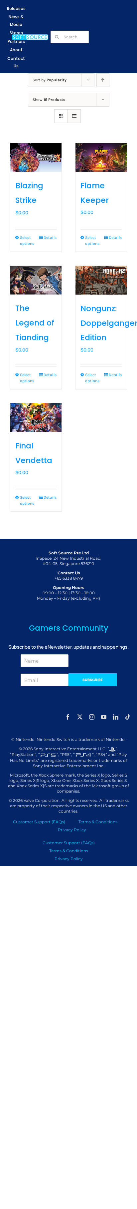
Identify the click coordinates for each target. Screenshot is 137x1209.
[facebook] (67, 717)
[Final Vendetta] (36, 417)
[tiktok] (127, 717)
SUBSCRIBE (92, 679)
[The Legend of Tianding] (36, 280)
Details (50, 237)
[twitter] (79, 717)
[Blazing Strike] (36, 157)
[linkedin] (115, 717)
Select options (27, 240)
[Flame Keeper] (101, 157)
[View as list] (74, 116)
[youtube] (103, 717)
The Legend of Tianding (34, 323)
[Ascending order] (102, 80)
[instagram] (91, 717)
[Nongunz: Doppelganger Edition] (101, 280)
